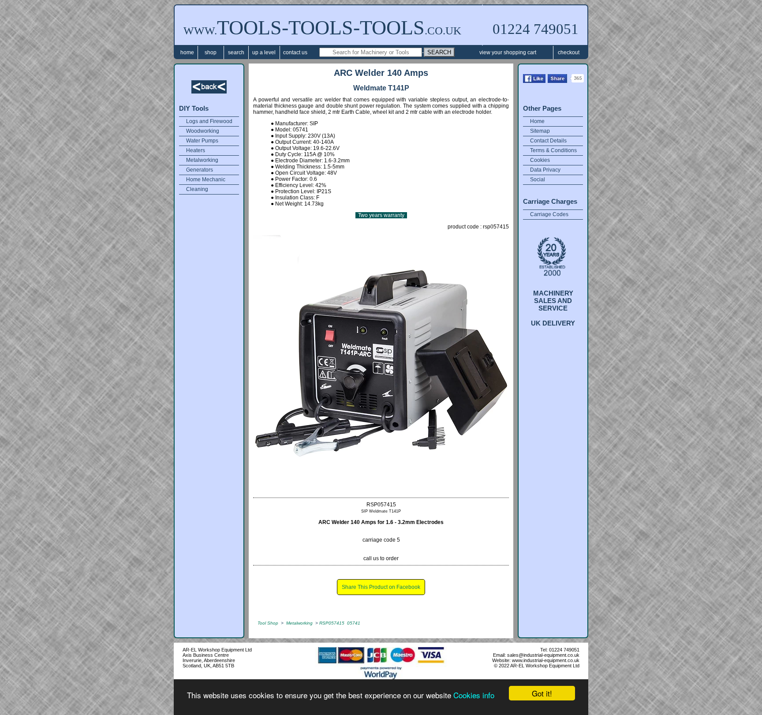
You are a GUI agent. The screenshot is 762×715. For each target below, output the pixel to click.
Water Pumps (202, 141)
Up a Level (264, 52)
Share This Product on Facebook (381, 587)
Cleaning (197, 189)
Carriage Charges (550, 201)
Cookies (540, 160)
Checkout (568, 52)
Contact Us (295, 52)
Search (236, 52)
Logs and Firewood (209, 121)
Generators (199, 170)
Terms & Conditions (553, 150)
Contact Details (548, 141)
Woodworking (202, 131)
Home (187, 52)
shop (211, 52)
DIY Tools (194, 108)
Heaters (195, 150)
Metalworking (202, 160)
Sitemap (540, 131)
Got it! (542, 693)
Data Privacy (545, 170)
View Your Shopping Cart (507, 52)
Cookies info (473, 694)
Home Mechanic (205, 179)
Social (537, 179)
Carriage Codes (549, 214)
